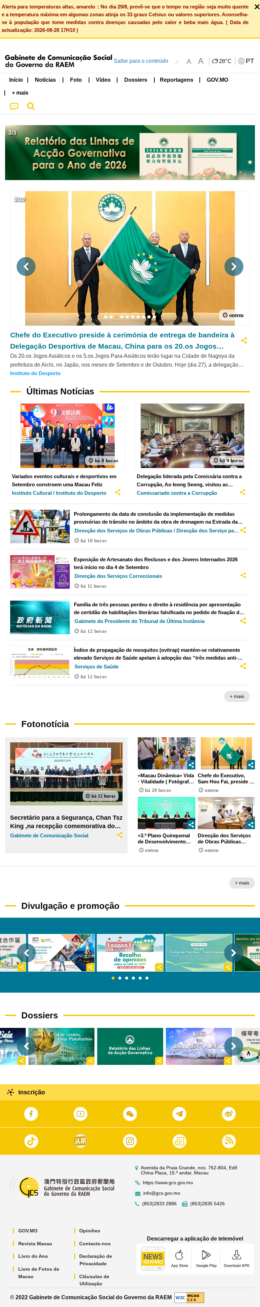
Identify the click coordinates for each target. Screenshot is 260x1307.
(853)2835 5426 (207, 1203)
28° (225, 61)
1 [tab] (113, 978)
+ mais (237, 696)
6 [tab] (147, 978)
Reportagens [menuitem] (176, 80)
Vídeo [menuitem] (103, 80)
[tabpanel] (130, 953)
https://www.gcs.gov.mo (168, 1182)
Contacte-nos (95, 1243)
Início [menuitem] (16, 80)
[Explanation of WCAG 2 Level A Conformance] (189, 1297)
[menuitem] (45, 79)
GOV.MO (28, 1230)
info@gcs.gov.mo (161, 1193)
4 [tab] (133, 978)
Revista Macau (35, 1243)
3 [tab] (126, 978)
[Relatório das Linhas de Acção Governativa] (130, 1046)
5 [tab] (140, 978)
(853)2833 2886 (159, 1203)
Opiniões (89, 1230)
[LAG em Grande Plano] (199, 1046)
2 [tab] (119, 978)
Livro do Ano (33, 1256)
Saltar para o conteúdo (141, 61)
